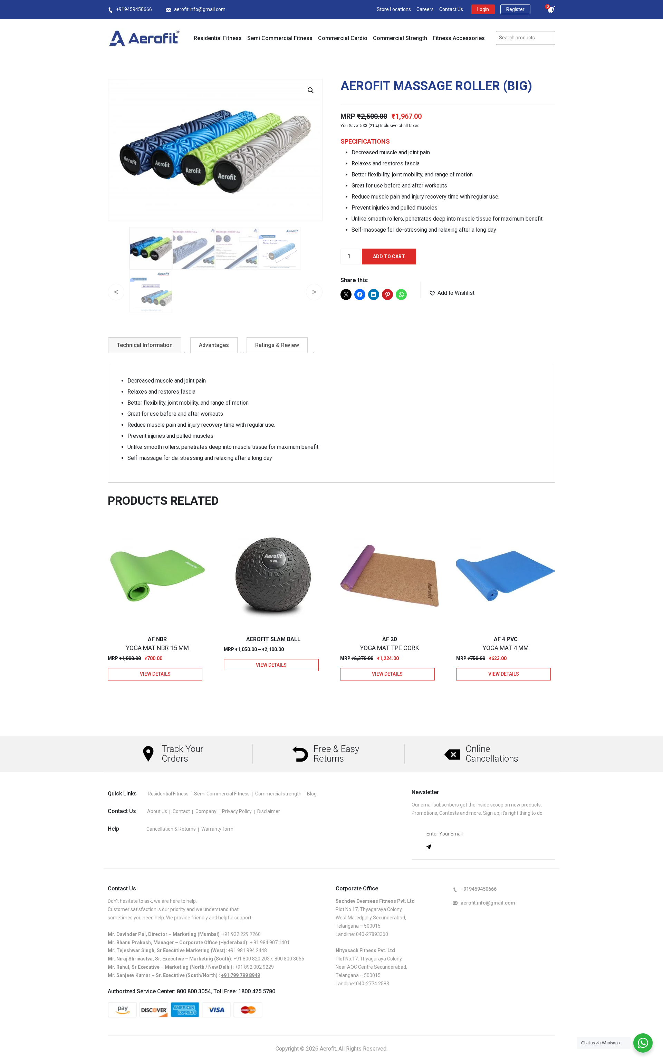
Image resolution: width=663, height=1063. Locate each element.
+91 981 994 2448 (247, 950)
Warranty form (217, 829)
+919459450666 (134, 9)
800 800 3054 (194, 991)
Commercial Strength (400, 38)
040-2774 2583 (372, 983)
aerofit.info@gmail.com (199, 9)
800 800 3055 (289, 958)
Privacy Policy (237, 811)
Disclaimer (268, 811)
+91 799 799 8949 (240, 975)
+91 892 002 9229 (254, 967)
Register (515, 9)
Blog (312, 793)
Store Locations (394, 9)
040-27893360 (372, 934)
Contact (181, 811)
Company (206, 811)
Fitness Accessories (459, 38)
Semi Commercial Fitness (280, 38)
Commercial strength (278, 793)
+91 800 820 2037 (252, 958)
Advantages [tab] (214, 345)
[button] (311, 90)
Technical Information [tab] (145, 345)
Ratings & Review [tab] (277, 345)
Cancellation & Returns (171, 829)
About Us (157, 811)
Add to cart (389, 256)
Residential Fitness (218, 38)
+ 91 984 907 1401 (270, 942)
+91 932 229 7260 (241, 934)
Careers (425, 9)
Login (483, 9)
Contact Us (451, 9)
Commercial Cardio (342, 38)
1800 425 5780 (256, 991)
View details (155, 674)
